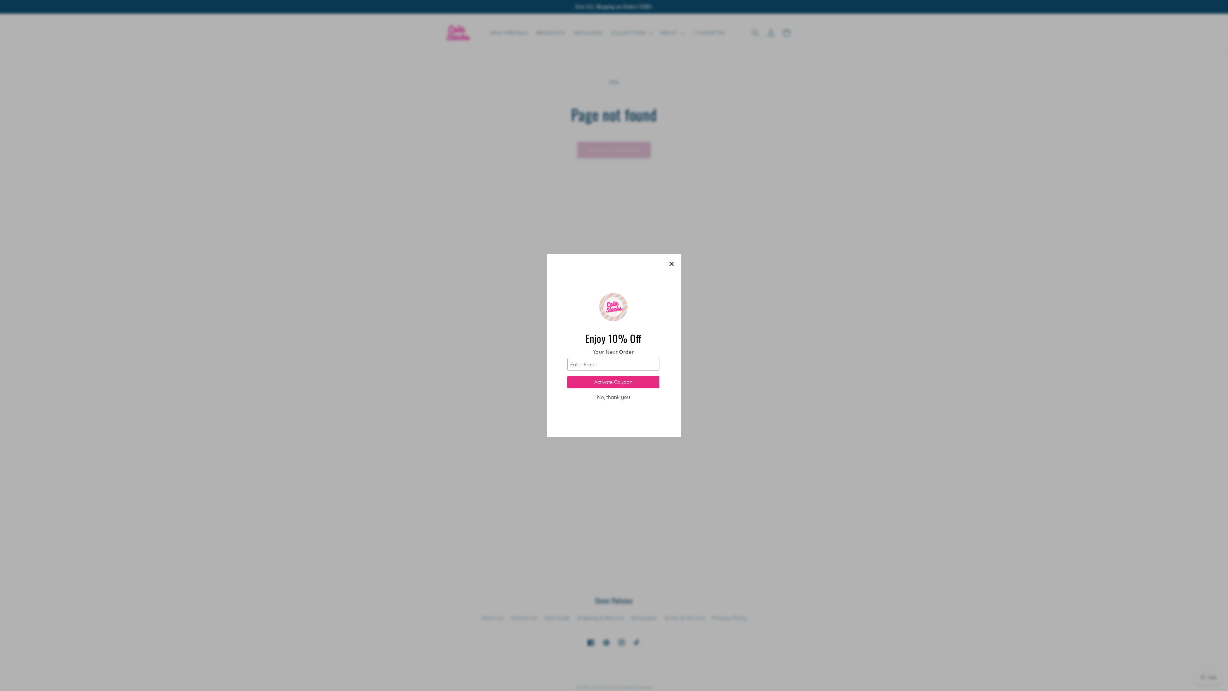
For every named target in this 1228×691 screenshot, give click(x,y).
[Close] (671, 263)
